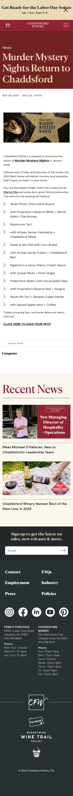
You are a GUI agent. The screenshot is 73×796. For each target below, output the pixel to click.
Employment (17, 582)
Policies (49, 593)
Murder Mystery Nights (32, 161)
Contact (13, 571)
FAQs (47, 571)
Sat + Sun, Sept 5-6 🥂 (36, 12)
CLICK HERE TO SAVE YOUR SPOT (27, 324)
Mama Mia (10, 192)
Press (10, 593)
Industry (50, 582)
